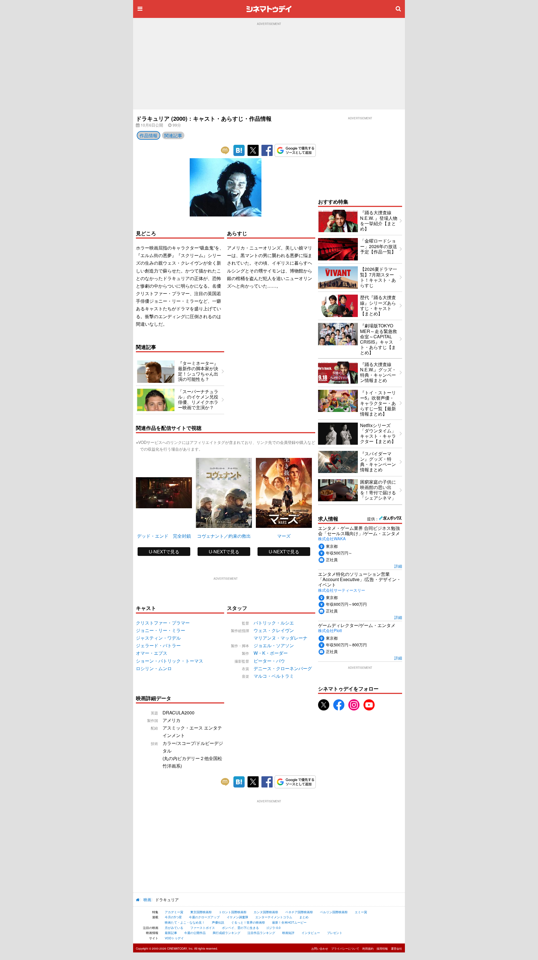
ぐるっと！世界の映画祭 (248, 922)
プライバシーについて (345, 948)
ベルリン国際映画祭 (334, 912)
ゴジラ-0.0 (273, 927)
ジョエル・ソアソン (274, 645)
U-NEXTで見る (164, 551)
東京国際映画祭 (201, 912)
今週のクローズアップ (204, 917)
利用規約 (368, 948)
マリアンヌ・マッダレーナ (280, 638)
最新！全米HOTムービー (289, 922)
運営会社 (396, 948)
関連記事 (173, 135)
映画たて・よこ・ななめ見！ (185, 922)
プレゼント (334, 932)
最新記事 (171, 932)
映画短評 (288, 932)
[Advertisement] (269, 67)
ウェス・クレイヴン (274, 630)
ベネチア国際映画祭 (299, 912)
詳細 (398, 565)
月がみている (174, 927)
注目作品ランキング (261, 932)
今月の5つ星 (173, 917)
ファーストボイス (202, 927)
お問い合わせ (319, 948)
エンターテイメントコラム (273, 917)
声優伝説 (218, 922)
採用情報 (382, 948)
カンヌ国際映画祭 (266, 912)
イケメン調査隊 (237, 917)
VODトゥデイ (174, 938)
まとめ (304, 917)
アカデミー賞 (174, 912)
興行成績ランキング (226, 932)
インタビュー (311, 932)
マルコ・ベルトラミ (274, 676)
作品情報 (148, 135)
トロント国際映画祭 (233, 912)
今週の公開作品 (195, 932)
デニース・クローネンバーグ (283, 668)
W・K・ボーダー (271, 653)
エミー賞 (361, 912)
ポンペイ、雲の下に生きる (240, 927)
